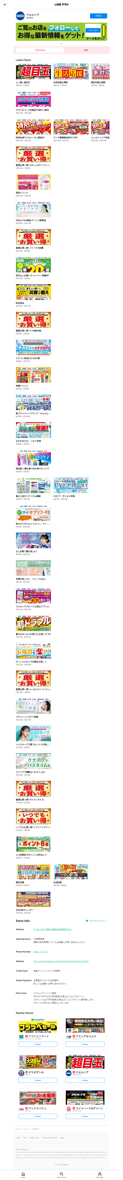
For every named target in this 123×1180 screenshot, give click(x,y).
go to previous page (5, 4)
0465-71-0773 (40, 951)
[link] (20, 15)
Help (24, 1137)
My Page (100, 1177)
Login (62, 1137)
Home (23, 1177)
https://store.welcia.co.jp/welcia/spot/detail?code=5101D (61, 961)
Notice (18, 1137)
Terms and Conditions (49, 1137)
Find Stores (61, 1177)
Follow (98, 16)
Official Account (97, 920)
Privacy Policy (34, 1137)
